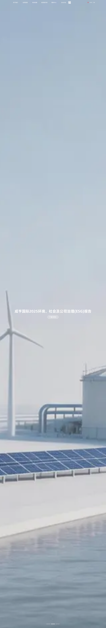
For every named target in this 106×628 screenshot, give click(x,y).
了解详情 (52, 317)
